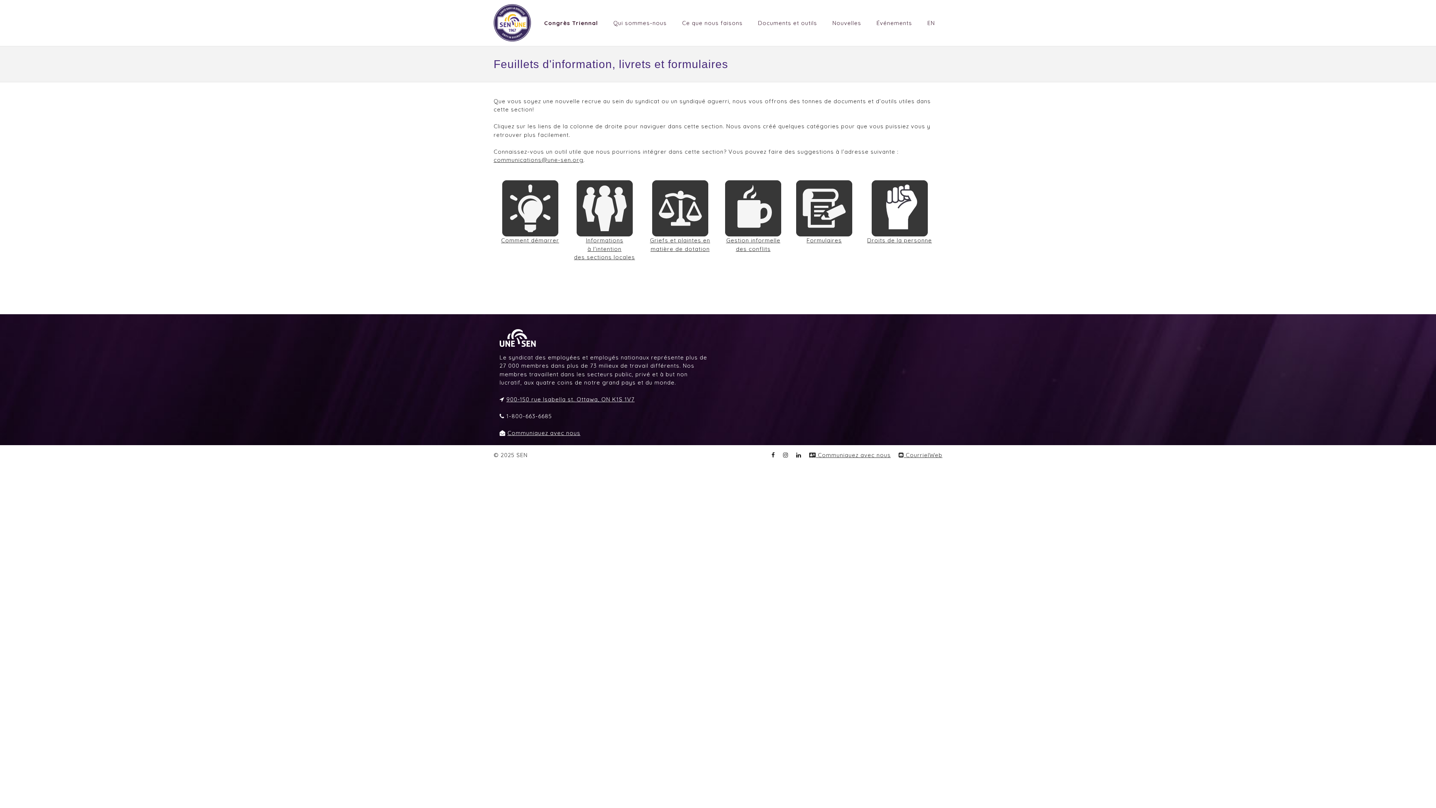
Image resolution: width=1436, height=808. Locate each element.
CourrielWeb (923, 455)
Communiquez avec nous (543, 433)
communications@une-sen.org (538, 159)
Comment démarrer (530, 240)
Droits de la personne (899, 240)
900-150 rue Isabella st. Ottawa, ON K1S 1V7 (570, 399)
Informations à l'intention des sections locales (604, 249)
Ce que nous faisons (712, 23)
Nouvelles (846, 23)
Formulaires (824, 240)
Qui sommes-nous (640, 23)
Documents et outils (787, 23)
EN (931, 23)
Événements (894, 23)
